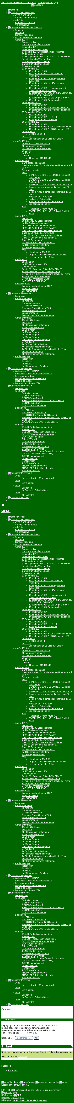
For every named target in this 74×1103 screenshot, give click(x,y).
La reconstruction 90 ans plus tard (38, 478)
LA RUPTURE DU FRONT (34, 281)
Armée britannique (24, 318)
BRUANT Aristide (30, 439)
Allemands (20, 391)
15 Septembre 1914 (31, 112)
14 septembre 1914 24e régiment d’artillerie (49, 110)
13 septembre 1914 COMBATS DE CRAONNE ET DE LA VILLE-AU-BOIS (50, 94)
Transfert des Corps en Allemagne (38, 315)
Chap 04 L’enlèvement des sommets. (39, 238)
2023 (17, 480)
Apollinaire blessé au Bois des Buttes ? (33, 373)
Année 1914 (22, 40)
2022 (17, 476)
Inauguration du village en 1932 (37, 286)
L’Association (28, 12)
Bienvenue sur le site (25, 22)
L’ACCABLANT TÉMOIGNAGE (36, 44)
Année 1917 (22, 216)
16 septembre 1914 (38, 124)
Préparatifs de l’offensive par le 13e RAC (48, 255)
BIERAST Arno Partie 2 (32, 398)
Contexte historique (24, 35)
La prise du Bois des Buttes (41, 257)
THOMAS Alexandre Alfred (34, 466)
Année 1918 (21, 259)
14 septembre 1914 (38, 105)
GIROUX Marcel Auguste (33, 456)
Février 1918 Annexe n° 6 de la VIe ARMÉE (42, 269)
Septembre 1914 (30, 47)
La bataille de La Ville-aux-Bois (36, 59)
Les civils (26, 136)
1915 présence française (33, 146)
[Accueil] (37, 5)
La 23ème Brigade (30, 332)
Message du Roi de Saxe (40, 197)
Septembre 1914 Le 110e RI (35, 49)
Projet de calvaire (30, 288)
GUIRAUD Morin (30, 458)
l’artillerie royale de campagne (36, 339)
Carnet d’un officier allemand (35, 64)
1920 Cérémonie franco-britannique (39, 354)
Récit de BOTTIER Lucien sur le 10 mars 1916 (50, 184)
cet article (22, 1056)
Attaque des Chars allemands (36, 276)
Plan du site (14, 1082)
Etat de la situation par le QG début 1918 (41, 271)
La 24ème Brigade (30, 335)
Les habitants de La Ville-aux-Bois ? (46, 139)
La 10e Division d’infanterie (35, 223)
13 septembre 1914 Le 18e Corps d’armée (49, 98)
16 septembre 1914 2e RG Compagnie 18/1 (49, 129)
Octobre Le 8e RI (37, 134)
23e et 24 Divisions (31, 320)
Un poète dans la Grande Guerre (30, 378)
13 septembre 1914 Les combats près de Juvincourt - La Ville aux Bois (48, 89)
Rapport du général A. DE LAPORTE (46, 201)
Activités (27, 473)
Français (19, 425)
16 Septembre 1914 (31, 122)
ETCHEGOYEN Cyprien (33, 449)
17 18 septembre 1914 (32, 54)
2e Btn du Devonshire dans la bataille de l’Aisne (44, 349)
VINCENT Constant (31, 470)
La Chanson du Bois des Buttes (36, 148)
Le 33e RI (26, 151)
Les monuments (29, 291)
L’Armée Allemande (31, 303)
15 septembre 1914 (38, 114)
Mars (24, 172)
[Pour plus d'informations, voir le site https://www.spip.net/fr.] (18, 1095)
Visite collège (28, 483)
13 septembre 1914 (38, 71)
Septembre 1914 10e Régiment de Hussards (43, 52)
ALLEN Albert (28, 410)
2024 (17, 485)
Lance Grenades (30, 313)
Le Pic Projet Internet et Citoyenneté (30, 1100)
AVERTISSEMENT (23, 15)
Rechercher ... (7, 1038)
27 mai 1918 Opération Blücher (36, 279)
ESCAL (14, 1098)
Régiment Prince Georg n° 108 (36, 308)
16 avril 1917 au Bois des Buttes (37, 221)
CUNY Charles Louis (32, 444)
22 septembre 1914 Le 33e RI (36, 61)
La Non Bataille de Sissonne (28, 37)
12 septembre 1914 (31, 66)
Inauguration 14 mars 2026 (27, 383)
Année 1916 (22, 160)
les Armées (28, 293)
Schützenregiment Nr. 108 (34, 310)
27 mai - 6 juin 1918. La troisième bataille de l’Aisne (46, 274)
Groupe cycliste (29, 42)
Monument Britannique (32, 351)
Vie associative (22, 25)
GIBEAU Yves (21, 388)
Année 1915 (22, 141)
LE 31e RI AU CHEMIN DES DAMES (39, 228)
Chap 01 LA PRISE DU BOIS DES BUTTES (42, 230)
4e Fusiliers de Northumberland (37, 347)
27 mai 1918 (28, 342)
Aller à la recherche (27, 2)
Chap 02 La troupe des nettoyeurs (38, 233)
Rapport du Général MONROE (43, 209)
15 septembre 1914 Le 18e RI (43, 117)
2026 (17, 492)
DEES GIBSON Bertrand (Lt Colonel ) (39, 415)
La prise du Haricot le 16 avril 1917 (38, 242)
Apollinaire (27, 368)
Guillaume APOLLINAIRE (27, 371)
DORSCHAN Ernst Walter (34, 405)
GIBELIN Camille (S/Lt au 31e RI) (37, 454)
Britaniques (20, 408)
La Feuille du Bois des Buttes (35, 490)
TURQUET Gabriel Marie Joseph (37, 468)
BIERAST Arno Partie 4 (32, 403)
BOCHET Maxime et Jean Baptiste (38, 434)
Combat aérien (29, 267)
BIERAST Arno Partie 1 (32, 396)
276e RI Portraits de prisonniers (37, 427)
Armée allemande (23, 298)
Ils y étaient (27, 301)
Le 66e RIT (27, 363)
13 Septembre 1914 (31, 69)
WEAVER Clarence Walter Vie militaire (40, 422)
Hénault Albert (28, 461)
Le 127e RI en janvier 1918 (34, 264)
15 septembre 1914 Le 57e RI (43, 119)
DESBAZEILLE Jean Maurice (35, 446)
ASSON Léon (28, 429)
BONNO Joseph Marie (32, 437)
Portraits (27, 386)
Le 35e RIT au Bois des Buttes (36, 143)
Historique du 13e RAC (40, 252)
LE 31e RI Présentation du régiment (38, 226)
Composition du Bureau (26, 18)
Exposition (27, 488)
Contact (25, 497)
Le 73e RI (26, 153)
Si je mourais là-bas (24, 376)
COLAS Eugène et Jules (33, 441)
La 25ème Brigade (30, 337)
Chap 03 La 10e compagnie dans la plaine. (42, 235)
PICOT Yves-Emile (30, 463)
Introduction (27, 218)
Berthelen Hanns (30, 393)
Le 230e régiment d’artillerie (35, 366)
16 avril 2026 (28, 495)
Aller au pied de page (48, 2)
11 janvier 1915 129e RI (40, 158)
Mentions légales (51, 1082)
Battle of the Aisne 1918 (33, 327)
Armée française (22, 356)
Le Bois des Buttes (32, 27)
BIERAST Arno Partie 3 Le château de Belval (43, 400)
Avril (24, 206)
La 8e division (28, 330)
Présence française (31, 170)
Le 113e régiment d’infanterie (35, 245)
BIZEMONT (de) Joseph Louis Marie (39, 432)
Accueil (21, 517)
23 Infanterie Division (32, 306)
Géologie (19, 32)
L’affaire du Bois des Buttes (41, 199)
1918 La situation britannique (35, 325)
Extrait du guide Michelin (33, 247)
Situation (19, 30)
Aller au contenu (9, 2)
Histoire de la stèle (24, 381)
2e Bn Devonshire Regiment (35, 344)
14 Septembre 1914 (31, 102)
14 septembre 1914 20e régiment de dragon (49, 107)
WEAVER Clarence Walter (34, 412)
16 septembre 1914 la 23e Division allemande (50, 127)
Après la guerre (22, 283)
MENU (5, 511)
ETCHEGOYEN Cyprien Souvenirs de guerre (43, 451)
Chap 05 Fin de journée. (33, 240)
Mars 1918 (27, 322)
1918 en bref (28, 262)
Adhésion (19, 20)
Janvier (25, 156)
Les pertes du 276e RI (39, 204)
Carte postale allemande (33, 163)
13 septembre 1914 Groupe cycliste (45, 100)
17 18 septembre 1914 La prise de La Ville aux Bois (46, 57)
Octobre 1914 (28, 131)
